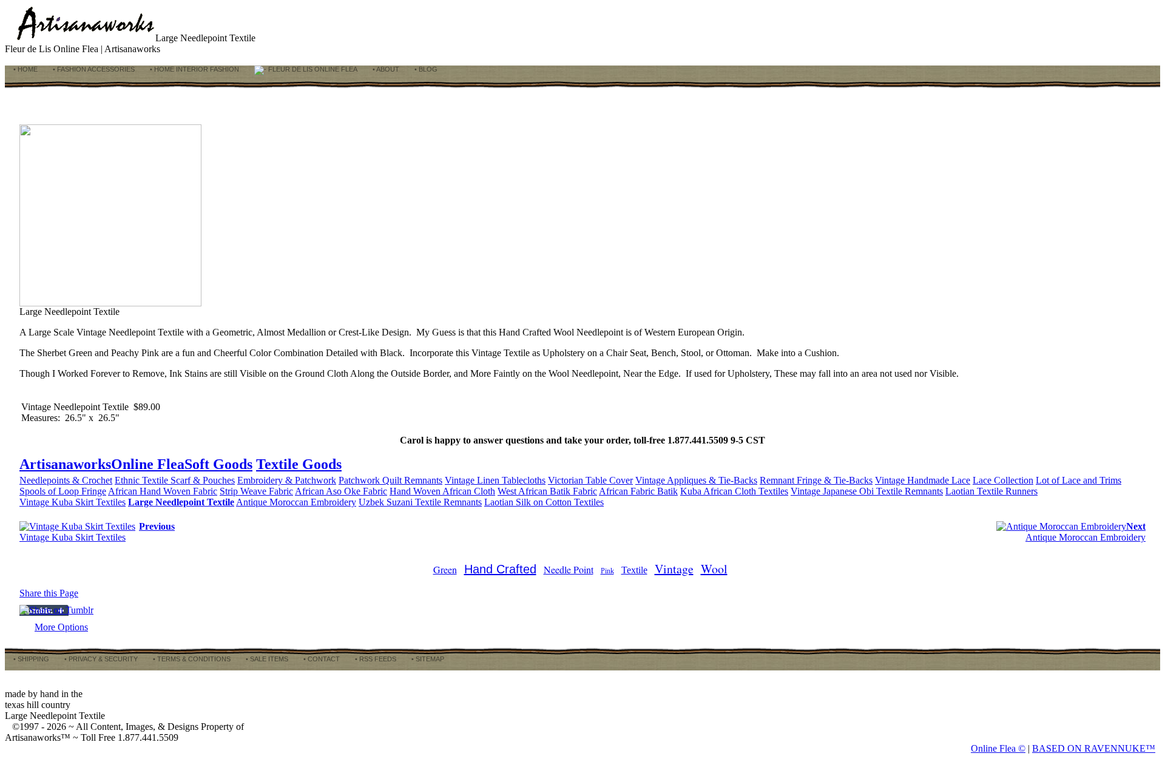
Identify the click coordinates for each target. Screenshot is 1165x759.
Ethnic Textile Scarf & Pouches (175, 480)
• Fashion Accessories (93, 69)
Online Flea (147, 464)
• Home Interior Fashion (193, 69)
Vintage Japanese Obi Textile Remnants (867, 491)
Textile (634, 570)
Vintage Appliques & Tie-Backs (696, 480)
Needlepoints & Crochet (65, 480)
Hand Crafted (500, 569)
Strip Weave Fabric (256, 491)
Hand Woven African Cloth (442, 491)
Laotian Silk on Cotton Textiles (544, 502)
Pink (607, 571)
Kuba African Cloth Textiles (734, 491)
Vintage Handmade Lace (922, 480)
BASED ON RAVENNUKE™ (1093, 748)
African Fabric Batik (638, 491)
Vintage (674, 569)
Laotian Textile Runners (991, 491)
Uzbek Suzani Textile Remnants (420, 502)
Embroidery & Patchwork (286, 480)
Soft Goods (218, 464)
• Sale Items (266, 659)
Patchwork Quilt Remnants (390, 480)
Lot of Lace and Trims (1078, 480)
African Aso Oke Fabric (341, 491)
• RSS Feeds (374, 659)
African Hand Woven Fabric (162, 491)
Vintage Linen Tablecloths (495, 480)
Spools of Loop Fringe (62, 491)
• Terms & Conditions (191, 659)
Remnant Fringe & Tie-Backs (816, 480)
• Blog (425, 69)
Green (445, 569)
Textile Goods (299, 464)
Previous (157, 526)
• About (385, 69)
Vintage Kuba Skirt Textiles (72, 502)
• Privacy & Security (100, 659)
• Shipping (30, 659)
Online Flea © (998, 748)
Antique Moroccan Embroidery (296, 502)
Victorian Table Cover (590, 480)
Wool (714, 569)
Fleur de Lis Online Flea (311, 69)
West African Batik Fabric (547, 491)
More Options (61, 627)
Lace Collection (1003, 480)
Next (1136, 526)
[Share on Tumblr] (56, 610)
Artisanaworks (65, 464)
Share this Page (48, 593)
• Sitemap (427, 659)
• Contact (321, 659)
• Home (25, 69)
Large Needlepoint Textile (181, 502)
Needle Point (568, 569)
